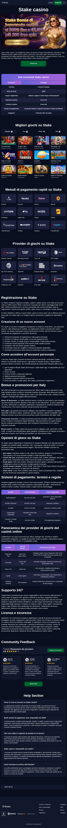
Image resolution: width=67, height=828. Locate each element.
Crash (40, 131)
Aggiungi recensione (56, 650)
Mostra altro (33, 683)
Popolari (7, 131)
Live (24, 131)
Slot (57, 131)
